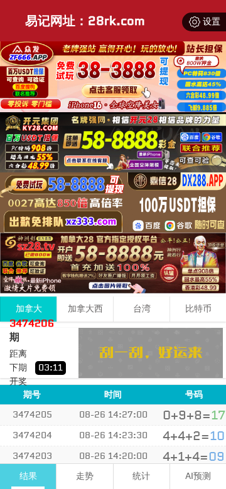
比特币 (198, 309)
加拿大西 (85, 309)
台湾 (142, 309)
